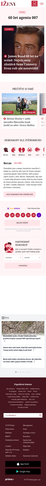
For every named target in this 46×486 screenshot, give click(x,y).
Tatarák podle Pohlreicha (19, 399)
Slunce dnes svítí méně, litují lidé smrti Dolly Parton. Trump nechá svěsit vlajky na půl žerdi (22, 349)
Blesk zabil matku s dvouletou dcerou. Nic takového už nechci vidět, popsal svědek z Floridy (22, 360)
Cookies (8, 446)
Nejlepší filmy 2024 (22, 389)
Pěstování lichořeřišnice (15, 402)
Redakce (26, 450)
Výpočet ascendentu (31, 402)
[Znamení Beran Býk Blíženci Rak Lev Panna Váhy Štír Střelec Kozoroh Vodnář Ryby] (13, 258)
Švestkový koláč (23, 407)
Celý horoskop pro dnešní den (19, 194)
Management (28, 425)
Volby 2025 (25, 397)
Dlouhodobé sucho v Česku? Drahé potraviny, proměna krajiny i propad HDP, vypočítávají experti (21, 337)
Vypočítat (23, 266)
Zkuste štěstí (22, 223)
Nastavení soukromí (30, 456)
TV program (13, 391)
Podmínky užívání (12, 440)
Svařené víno (34, 397)
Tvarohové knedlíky (16, 405)
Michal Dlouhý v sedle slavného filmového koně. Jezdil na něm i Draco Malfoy (19, 122)
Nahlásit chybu (10, 456)
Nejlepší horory (35, 389)
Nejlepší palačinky (30, 405)
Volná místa (9, 429)
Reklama (8, 433)
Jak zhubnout (10, 389)
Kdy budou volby (11, 394)
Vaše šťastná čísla (33, 208)
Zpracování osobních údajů (28, 441)
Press (25, 429)
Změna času (22, 391)
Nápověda (26, 446)
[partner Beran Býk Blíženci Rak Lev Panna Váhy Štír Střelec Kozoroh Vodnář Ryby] (32, 258)
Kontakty (26, 436)
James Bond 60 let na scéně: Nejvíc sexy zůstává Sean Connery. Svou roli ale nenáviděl (21, 62)
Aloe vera (32, 399)
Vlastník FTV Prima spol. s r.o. (12, 451)
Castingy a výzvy (29, 433)
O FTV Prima (10, 425)
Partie (29, 391)
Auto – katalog (35, 394)
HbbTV (7, 436)
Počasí (35, 391)
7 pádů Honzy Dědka (13, 397)
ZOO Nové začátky (24, 394)
